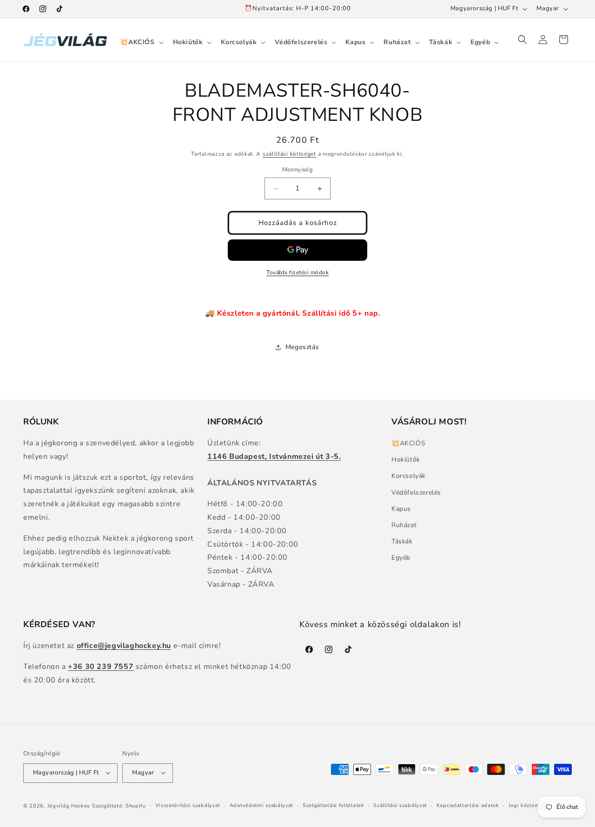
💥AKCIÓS (408, 443)
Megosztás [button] (302, 347)
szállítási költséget (289, 154)
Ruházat (403, 525)
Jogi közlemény (529, 804)
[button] (140, 42)
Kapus (401, 508)
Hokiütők (405, 460)
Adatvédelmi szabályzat (261, 804)
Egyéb (400, 558)
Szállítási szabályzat (400, 804)
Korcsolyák (408, 476)
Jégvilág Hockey (69, 805)
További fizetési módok (297, 272)
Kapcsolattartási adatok (467, 804)
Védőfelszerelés (416, 492)
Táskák (402, 541)
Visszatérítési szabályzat (188, 804)
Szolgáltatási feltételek (333, 804)
